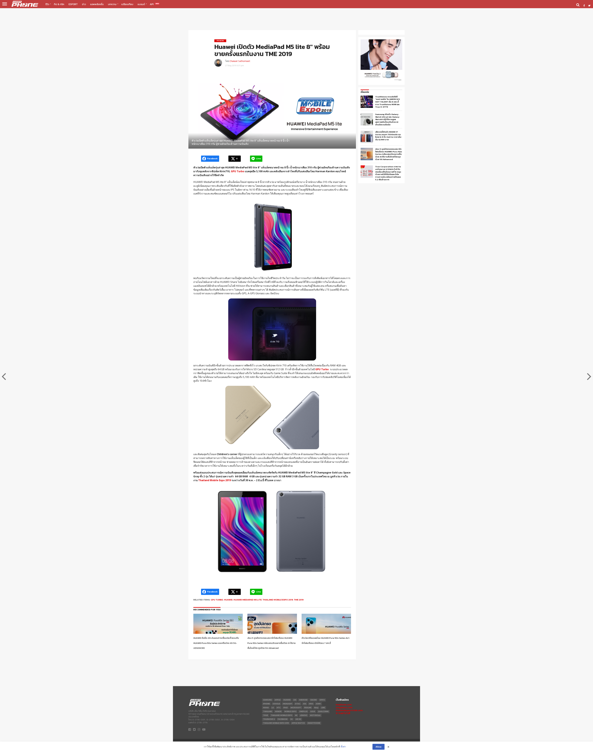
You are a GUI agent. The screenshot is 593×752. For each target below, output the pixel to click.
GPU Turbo (237, 171)
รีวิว (47, 4)
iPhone (266, 704)
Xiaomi (313, 700)
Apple (277, 700)
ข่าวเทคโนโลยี (343, 713)
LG (273, 708)
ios (304, 704)
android (303, 700)
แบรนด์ (141, 4)
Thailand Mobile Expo (281, 715)
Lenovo (303, 715)
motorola (315, 715)
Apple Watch (298, 723)
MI (296, 715)
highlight (287, 704)
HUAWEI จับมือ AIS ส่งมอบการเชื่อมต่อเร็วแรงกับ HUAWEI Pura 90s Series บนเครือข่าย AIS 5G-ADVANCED (216, 643)
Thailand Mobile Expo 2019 (214, 480)
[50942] (381, 80)
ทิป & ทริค (59, 4)
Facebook (283, 719)
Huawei (228, 600)
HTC (278, 708)
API (154, 4)
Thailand (267, 711)
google (276, 704)
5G (291, 719)
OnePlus (303, 711)
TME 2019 (298, 600)
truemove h (269, 719)
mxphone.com (344, 704)
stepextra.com (344, 707)
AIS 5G (298, 719)
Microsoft (296, 708)
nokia (266, 708)
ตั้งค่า (343, 746)
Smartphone (314, 723)
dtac (297, 704)
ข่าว (84, 4)
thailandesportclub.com (349, 710)
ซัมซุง (316, 708)
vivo (311, 704)
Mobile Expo (290, 711)
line (323, 708)
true (265, 715)
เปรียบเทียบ (127, 4)
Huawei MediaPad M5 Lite (247, 600)
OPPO (322, 700)
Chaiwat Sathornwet (239, 61)
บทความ (112, 4)
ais (294, 700)
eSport (73, 4)
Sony (318, 704)
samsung (267, 700)
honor (278, 711)
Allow (378, 747)
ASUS (312, 711)
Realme (307, 708)
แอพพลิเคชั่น (97, 4)
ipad (285, 708)
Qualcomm (323, 711)
